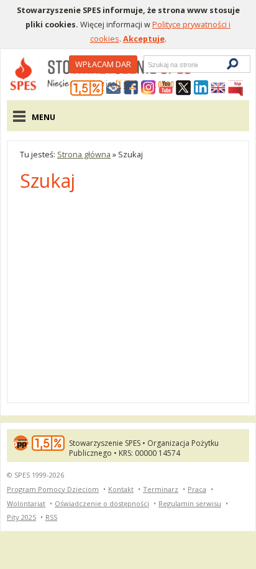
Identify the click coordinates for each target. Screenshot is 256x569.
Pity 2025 (21, 517)
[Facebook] (131, 88)
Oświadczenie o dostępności (102, 503)
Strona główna (84, 154)
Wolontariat (26, 503)
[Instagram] (148, 88)
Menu (43, 117)
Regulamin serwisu (189, 503)
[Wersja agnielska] (218, 88)
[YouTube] (166, 88)
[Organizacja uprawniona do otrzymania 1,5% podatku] (87, 88)
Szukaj (147, 64)
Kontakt (121, 489)
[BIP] (235, 88)
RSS (51, 517)
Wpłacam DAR (103, 64)
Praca (197, 489)
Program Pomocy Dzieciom (53, 489)
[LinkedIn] (200, 88)
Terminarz (160, 489)
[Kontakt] (113, 88)
